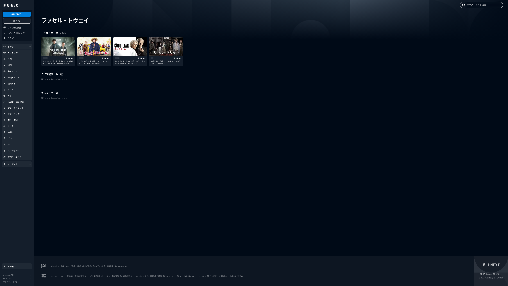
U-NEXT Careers (486, 274)
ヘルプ (11, 37)
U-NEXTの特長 (14, 27)
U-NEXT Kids (498, 278)
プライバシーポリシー (11, 282)
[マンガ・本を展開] (30, 164)
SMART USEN (8, 278)
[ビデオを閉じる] (30, 47)
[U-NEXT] (11, 5)
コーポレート (498, 274)
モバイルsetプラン (16, 32)
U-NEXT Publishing (486, 278)
